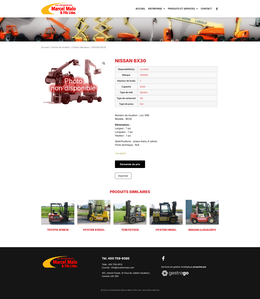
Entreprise (155, 8)
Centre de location (60, 47)
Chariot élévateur (81, 47)
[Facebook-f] (217, 9)
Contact (206, 8)
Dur (141, 104)
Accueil (140, 8)
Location (144, 69)
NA (141, 98)
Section (143, 92)
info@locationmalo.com (122, 267)
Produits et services (181, 8)
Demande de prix (130, 164)
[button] (104, 63)
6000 (142, 86)
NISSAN (144, 75)
